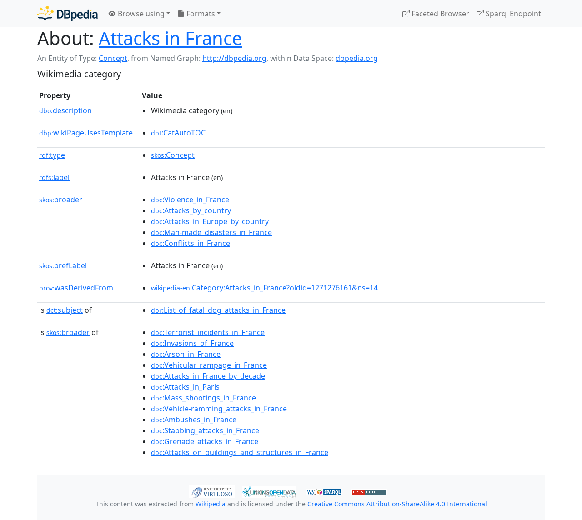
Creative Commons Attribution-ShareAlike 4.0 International (397, 504)
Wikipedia (211, 504)
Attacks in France (170, 37)
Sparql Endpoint (512, 14)
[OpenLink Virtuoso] (212, 491)
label (54, 177)
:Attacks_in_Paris (185, 387)
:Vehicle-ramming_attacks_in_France (219, 409)
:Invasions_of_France (192, 343)
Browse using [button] (140, 14)
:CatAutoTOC (178, 133)
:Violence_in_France (190, 200)
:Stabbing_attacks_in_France (205, 430)
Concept (113, 58)
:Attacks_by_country (191, 210)
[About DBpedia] (67, 13)
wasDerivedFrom (76, 288)
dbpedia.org (357, 58)
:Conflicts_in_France (190, 243)
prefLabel (63, 265)
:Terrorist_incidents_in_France (208, 332)
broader (60, 200)
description (65, 110)
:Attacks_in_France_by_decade (208, 376)
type (52, 155)
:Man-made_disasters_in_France (211, 232)
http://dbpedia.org (234, 58)
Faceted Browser (439, 14)
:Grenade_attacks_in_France (204, 441)
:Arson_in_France (186, 354)
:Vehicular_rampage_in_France (209, 365)
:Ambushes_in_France (193, 420)
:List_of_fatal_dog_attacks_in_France (218, 310)
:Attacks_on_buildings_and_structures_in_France (239, 452)
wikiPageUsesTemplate (86, 133)
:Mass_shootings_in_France (203, 398)
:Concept (173, 155)
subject (64, 310)
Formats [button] (200, 14)
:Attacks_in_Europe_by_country (210, 221)
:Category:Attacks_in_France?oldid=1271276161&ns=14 (264, 288)
